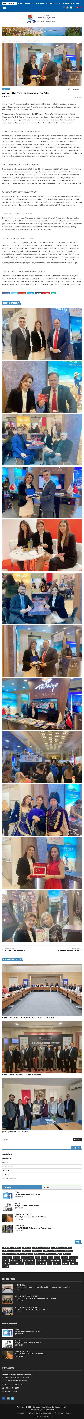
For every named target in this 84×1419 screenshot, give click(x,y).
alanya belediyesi (27, 1257)
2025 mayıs (7, 1257)
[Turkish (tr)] (77, 7)
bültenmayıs (30, 1263)
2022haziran (57, 1251)
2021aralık (67, 1248)
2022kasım (68, 1251)
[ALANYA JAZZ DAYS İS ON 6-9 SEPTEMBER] (7, 1218)
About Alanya (7, 1154)
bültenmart (19, 1263)
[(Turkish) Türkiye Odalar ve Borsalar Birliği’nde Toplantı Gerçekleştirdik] (42, 990)
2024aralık (48, 1254)
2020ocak (46, 1248)
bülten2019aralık (16, 1260)
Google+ (23, 293)
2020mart (36, 1248)
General (5, 1162)
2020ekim (16, 1248)
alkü (37, 1257)
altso (57, 1257)
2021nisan (17, 1251)
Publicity (9, 41)
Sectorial (5, 1170)
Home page (21, 1413)
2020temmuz (56, 1248)
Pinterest (47, 293)
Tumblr (39, 293)
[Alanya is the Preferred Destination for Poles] (42, 334)
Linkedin (31, 293)
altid (50, 1257)
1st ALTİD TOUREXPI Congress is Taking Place (33, 1228)
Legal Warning (48, 1413)
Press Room (30, 1413)
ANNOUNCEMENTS (9, 3)
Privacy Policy (59, 1413)
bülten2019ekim (29, 1260)
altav (44, 1257)
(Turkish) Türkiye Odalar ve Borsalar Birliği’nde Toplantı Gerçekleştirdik (28, 1017)
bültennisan (40, 1263)
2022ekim (47, 1251)
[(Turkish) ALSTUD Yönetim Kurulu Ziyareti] (42, 1104)
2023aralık (17, 1254)
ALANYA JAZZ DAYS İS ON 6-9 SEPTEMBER (30, 1217)
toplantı (73, 1263)
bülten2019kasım (55, 1260)
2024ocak (67, 1254)
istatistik (57, 1263)
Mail (54, 293)
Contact (39, 1413)
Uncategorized (7, 1166)
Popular (7, 1187)
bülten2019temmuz (69, 1260)
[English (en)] (80, 7)
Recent (47, 1187)
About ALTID (7, 1158)
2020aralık (7, 1248)
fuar (49, 1263)
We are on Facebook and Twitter (28, 1194)
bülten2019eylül (41, 1260)
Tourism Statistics (9, 1178)
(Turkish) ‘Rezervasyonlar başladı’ (67, 949)
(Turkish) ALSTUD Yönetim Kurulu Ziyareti (17, 1132)
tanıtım (65, 1263)
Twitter (15, 293)
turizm (6, 1267)
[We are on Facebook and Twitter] (7, 1196)
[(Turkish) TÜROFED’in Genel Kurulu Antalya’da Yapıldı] (42, 1047)
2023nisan (38, 1254)
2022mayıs (7, 1254)
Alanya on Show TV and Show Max (28, 1206)
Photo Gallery (75, 89)
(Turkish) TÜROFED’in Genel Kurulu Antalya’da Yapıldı (21, 1075)
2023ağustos (27, 1254)
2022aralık (26, 1251)
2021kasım (7, 1251)
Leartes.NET (49, 1416)
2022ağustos (37, 1251)
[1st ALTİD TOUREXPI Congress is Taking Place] (7, 1229)
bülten (6, 1260)
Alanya (16, 1257)
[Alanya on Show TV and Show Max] (7, 1207)
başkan (64, 1257)
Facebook (6, 293)
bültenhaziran (8, 1263)
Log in (68, 1413)
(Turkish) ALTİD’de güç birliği (14, 949)
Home (4, 41)
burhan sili (74, 1257)
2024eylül (57, 1254)
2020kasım (26, 1248)
